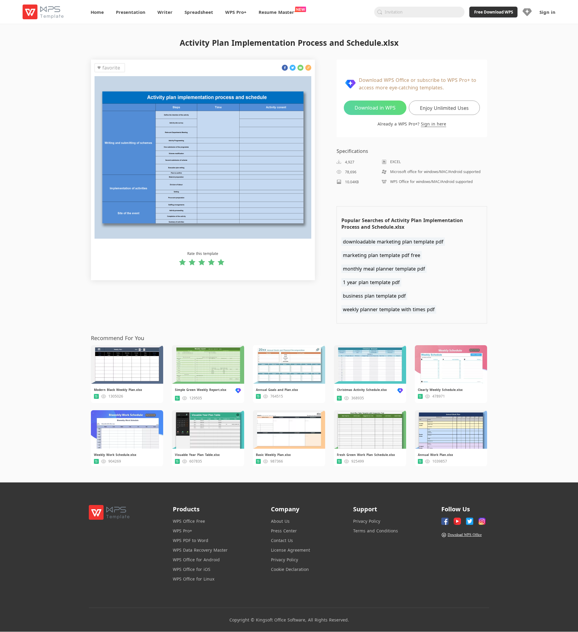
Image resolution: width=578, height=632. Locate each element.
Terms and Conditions (375, 531)
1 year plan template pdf (371, 282)
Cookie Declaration (290, 569)
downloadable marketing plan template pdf (393, 241)
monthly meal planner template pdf (384, 268)
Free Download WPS (493, 12)
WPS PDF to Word (190, 540)
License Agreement (290, 550)
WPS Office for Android (196, 559)
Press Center (284, 531)
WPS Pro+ (182, 531)
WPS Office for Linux (193, 579)
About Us (280, 521)
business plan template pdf (374, 296)
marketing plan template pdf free (381, 255)
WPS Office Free (189, 521)
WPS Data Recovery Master (200, 550)
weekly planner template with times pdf (389, 309)
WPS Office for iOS (191, 569)
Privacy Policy (284, 559)
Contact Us (282, 540)
